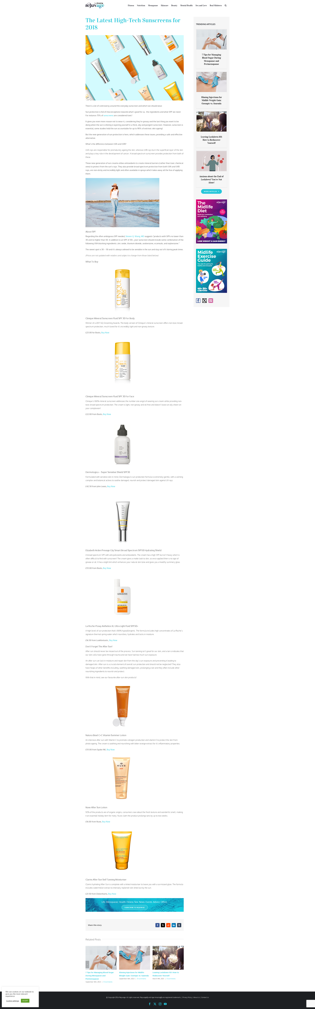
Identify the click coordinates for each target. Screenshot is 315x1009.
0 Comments (107, 982)
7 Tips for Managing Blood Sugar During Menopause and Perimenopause (100, 975)
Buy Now (105, 332)
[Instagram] (211, 300)
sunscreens (108, 115)
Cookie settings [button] (12, 1001)
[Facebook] (198, 300)
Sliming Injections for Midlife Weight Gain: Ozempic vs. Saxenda (211, 100)
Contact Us (205, 997)
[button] (226, 5)
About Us (196, 997)
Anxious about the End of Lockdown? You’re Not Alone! (211, 179)
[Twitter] (204, 300)
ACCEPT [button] (25, 1001)
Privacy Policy (187, 997)
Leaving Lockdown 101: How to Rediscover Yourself (211, 139)
